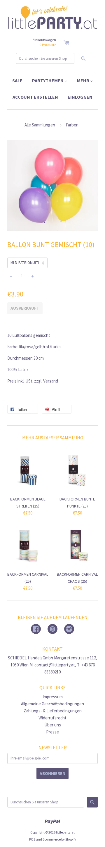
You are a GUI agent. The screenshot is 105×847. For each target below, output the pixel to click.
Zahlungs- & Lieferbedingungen (53, 711)
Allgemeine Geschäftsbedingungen (52, 704)
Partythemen (48, 80)
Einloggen (80, 97)
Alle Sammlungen (39, 125)
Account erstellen (35, 97)
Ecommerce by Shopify (59, 839)
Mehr (83, 80)
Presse (52, 732)
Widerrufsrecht (52, 718)
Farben (72, 125)
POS (32, 839)
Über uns (52, 725)
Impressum (53, 696)
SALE (17, 80)
